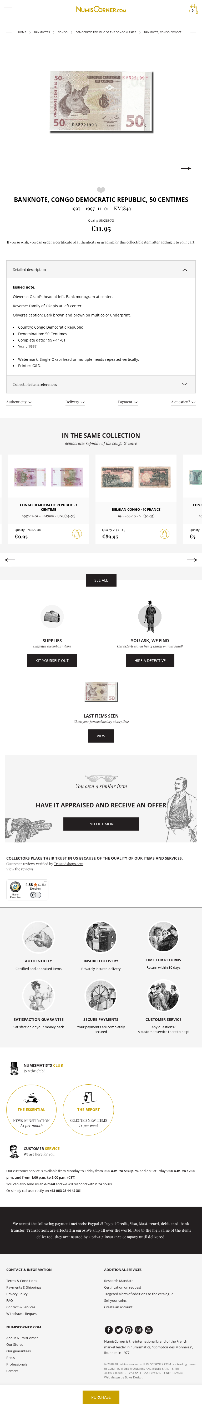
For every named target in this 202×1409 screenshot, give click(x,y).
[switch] (35, 895)
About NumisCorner (22, 1338)
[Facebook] (108, 1330)
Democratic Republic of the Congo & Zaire (106, 32)
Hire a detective (150, 660)
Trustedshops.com (68, 863)
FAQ (9, 1300)
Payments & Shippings (23, 1287)
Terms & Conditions (21, 1281)
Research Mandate (118, 1281)
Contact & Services (20, 1307)
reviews (27, 868)
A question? (181, 401)
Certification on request (122, 1287)
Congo (63, 32)
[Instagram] (138, 1330)
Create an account (118, 1307)
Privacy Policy (17, 1294)
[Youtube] (148, 1330)
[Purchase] (77, 534)
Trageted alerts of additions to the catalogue (138, 1294)
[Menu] (45, 882)
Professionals (16, 1364)
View (101, 735)
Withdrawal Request (22, 1314)
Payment (125, 401)
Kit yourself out (52, 660)
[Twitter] (118, 1330)
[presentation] (16, 168)
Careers (12, 1371)
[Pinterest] (128, 1330)
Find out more (101, 823)
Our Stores (14, 1344)
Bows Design (133, 1377)
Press (10, 1358)
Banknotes (42, 32)
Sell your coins (115, 1300)
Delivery (72, 401)
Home (22, 32)
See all (101, 580)
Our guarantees (18, 1351)
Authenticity (16, 401)
